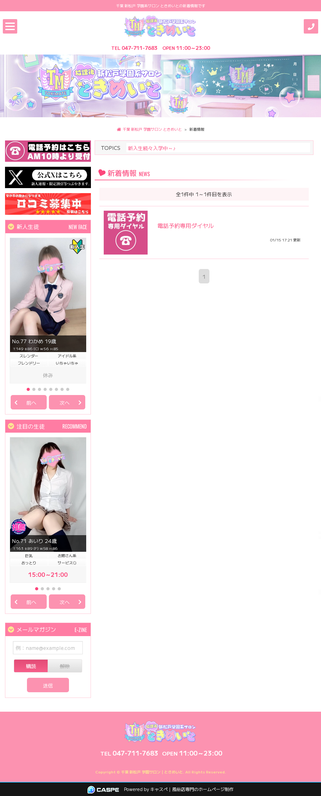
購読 (31, 666)
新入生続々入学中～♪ (152, 148)
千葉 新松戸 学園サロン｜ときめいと (152, 771)
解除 (65, 666)
